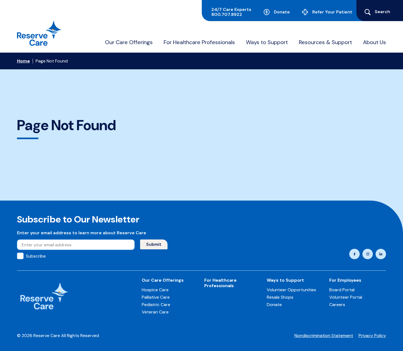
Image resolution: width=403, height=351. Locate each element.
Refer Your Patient (332, 12)
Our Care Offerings (129, 42)
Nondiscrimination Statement (323, 335)
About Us (374, 42)
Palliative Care (156, 297)
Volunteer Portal (345, 297)
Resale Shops (280, 297)
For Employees (345, 280)
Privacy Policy (372, 335)
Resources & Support (325, 42)
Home (23, 61)
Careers (337, 304)
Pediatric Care (156, 304)
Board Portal (341, 290)
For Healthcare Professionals (199, 42)
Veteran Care (155, 312)
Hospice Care (155, 290)
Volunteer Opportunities (291, 290)
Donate (282, 12)
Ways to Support (267, 42)
